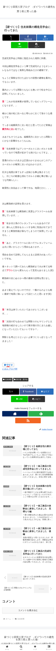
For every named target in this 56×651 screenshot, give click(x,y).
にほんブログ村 (9, 369)
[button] (36, 45)
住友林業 (8, 379)
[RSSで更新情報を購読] (28, 420)
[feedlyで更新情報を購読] (41, 413)
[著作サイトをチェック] (15, 413)
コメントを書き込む (28, 610)
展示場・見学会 (22, 379)
